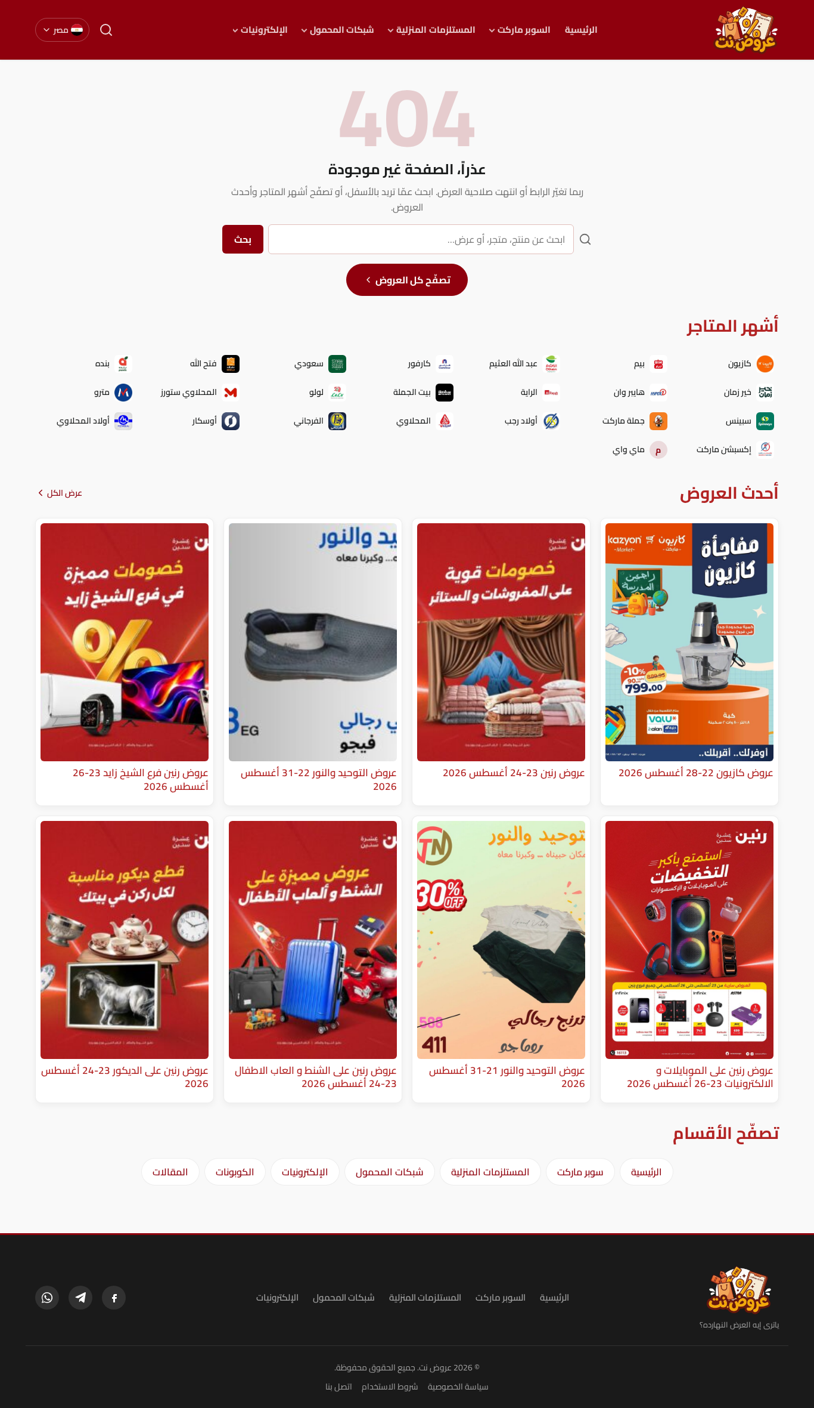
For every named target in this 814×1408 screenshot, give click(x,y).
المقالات (170, 1172)
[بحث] (106, 30)
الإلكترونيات (264, 30)
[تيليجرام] (80, 1298)
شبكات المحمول (342, 30)
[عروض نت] (739, 1290)
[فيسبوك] (114, 1298)
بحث (242, 239)
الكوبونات (235, 1172)
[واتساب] (47, 1298)
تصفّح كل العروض (413, 280)
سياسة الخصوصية (458, 1386)
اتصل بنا (338, 1386)
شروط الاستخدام (390, 1386)
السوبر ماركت (524, 30)
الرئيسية (581, 30)
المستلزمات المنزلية (435, 30)
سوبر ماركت (580, 1172)
